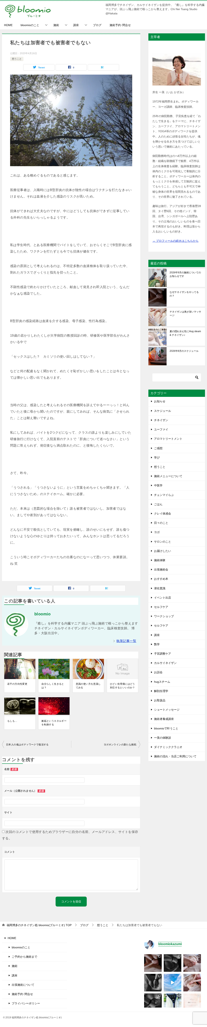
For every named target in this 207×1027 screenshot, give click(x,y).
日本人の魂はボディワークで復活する (27, 744)
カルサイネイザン (165, 663)
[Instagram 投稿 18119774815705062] (172, 982)
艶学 (157, 644)
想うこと (17, 58)
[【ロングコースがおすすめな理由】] (192, 963)
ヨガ (157, 532)
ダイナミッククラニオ (168, 747)
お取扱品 (159, 700)
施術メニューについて (168, 476)
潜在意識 (159, 588)
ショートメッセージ (167, 709)
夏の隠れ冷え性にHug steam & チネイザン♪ (185, 333)
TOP (39, 925)
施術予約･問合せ (120, 25)
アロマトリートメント (168, 438)
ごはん (158, 504)
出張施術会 (161, 569)
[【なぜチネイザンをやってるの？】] (153, 963)
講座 (76, 25)
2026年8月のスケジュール (184, 351)
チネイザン (161, 420)
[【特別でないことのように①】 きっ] (153, 1002)
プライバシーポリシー (26, 1003)
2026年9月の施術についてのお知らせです (185, 274)
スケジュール (162, 410)
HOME (8, 25)
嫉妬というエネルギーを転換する (54, 723)
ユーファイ (161, 429)
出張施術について (23, 984)
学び (157, 457)
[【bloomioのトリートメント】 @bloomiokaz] (192, 1002)
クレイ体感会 (162, 513)
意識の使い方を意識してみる (88, 686)
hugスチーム (162, 681)
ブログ (97, 25)
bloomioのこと (30, 25)
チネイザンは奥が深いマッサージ (185, 313)
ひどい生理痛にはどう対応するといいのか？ (122, 686)
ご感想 (158, 448)
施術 (56, 25)
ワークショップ (164, 616)
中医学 (158, 485)
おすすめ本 (161, 578)
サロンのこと (162, 541)
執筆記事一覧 (126, 641)
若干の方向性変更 (17, 684)
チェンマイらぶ (164, 495)
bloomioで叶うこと (166, 728)
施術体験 (159, 560)
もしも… (12, 721)
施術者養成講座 (164, 719)
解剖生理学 (161, 691)
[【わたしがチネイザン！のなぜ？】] (153, 982)
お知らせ (159, 401)
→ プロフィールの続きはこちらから (175, 240)
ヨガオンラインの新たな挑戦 (120, 744)
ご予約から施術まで (24, 956)
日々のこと (161, 522)
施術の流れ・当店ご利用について (175, 756)
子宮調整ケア (162, 653)
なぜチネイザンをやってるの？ (184, 294)
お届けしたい (162, 551)
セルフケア (161, 607)
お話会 (158, 672)
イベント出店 (162, 597)
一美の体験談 (162, 737)
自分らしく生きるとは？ (52, 686)
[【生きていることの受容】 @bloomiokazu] (192, 982)
